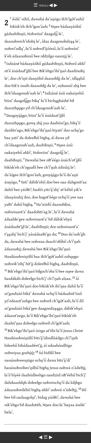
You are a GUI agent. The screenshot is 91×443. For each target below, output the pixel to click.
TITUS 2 (44, 6)
